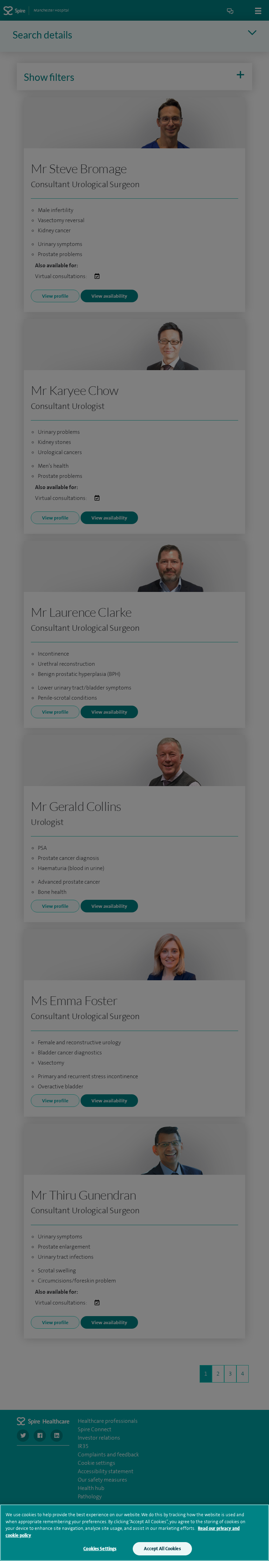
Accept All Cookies (162, 1549)
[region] (134, 1532)
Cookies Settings (99, 1549)
